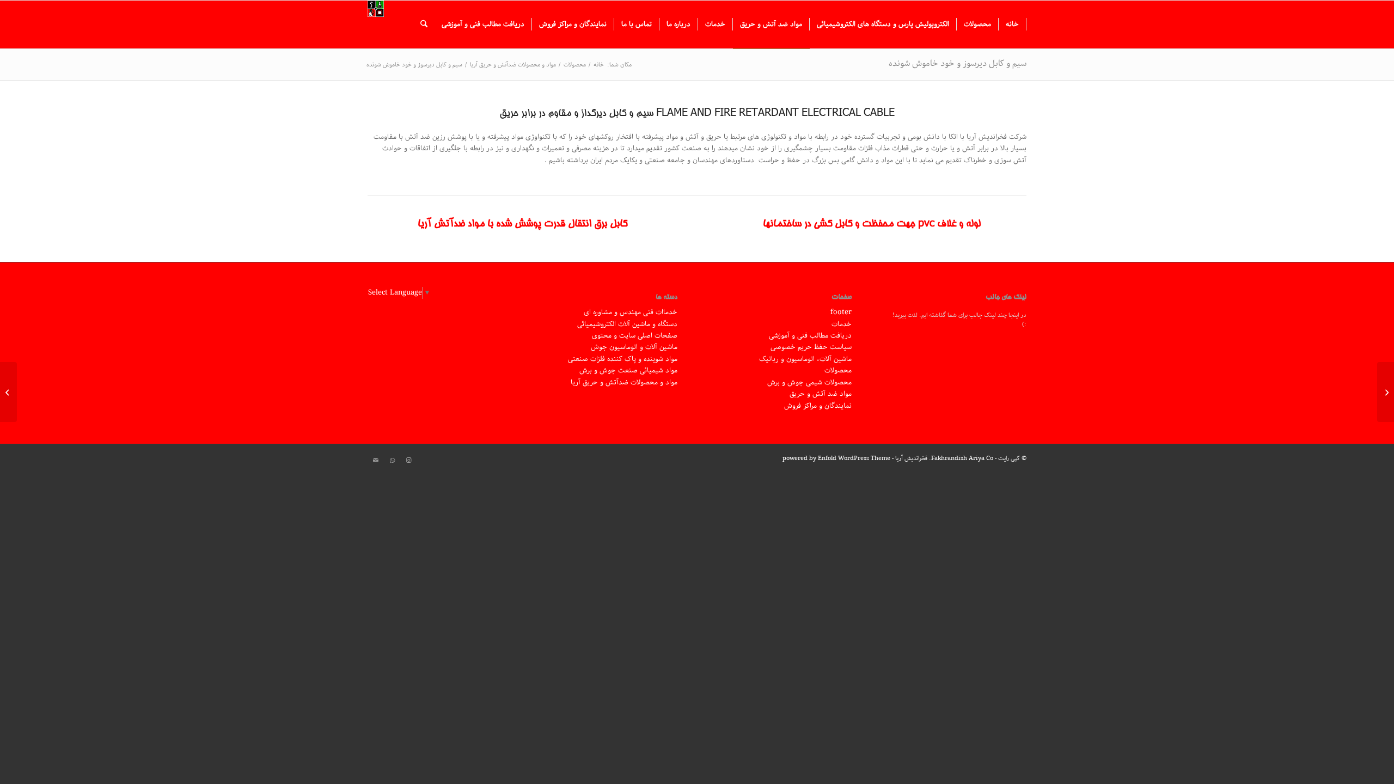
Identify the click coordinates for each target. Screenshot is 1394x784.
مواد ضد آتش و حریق (821, 394)
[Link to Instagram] (408, 460)
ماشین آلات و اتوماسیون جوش (634, 347)
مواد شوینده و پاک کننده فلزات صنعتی (622, 359)
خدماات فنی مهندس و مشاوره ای (630, 312)
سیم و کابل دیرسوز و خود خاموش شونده (957, 63)
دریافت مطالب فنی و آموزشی (810, 335)
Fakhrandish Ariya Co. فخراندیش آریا (944, 458)
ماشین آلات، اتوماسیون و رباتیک (805, 359)
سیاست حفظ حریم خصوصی (811, 347)
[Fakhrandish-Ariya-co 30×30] (376, 24)
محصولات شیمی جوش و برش (809, 382)
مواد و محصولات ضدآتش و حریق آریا (624, 382)
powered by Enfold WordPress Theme (836, 458)
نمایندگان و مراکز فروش (818, 406)
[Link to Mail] (376, 460)
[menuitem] (1012, 24)
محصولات (838, 370)
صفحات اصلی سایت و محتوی (634, 335)
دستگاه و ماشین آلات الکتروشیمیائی (627, 324)
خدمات (841, 324)
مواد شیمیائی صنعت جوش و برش (628, 370)
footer (841, 312)
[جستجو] (424, 24)
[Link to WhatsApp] (392, 460)
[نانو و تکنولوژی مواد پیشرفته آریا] (1385, 392)
